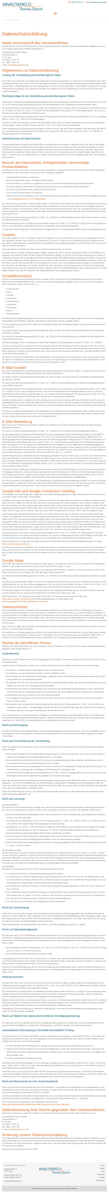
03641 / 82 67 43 (77, 2)
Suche (68, 1188)
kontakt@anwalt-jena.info (98, 2)
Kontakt (102, 1177)
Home (6, 20)
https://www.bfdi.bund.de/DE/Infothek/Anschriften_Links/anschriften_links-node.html (35, 1104)
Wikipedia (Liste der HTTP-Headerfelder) (29, 199)
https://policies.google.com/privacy (16, 544)
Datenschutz (15, 20)
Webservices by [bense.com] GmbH (44, 1188)
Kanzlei (102, 1168)
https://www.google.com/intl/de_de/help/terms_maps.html (24, 602)
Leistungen (101, 1174)
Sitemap (74, 1188)
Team (103, 1171)
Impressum (61, 1188)
